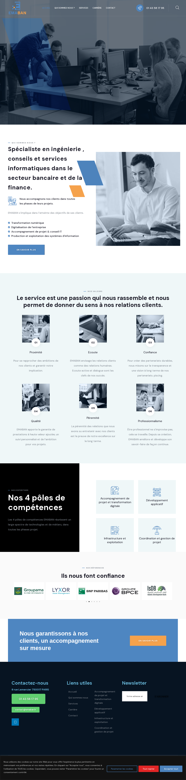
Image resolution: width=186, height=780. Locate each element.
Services (83, 8)
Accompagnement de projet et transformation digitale (115, 502)
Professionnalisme (150, 421)
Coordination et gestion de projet (157, 540)
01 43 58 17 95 (155, 8)
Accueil (46, 8)
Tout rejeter (148, 768)
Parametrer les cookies (122, 768)
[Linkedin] (15, 722)
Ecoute (93, 352)
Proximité (36, 352)
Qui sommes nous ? (64, 8)
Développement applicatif (157, 502)
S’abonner (162, 696)
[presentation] (153, 62)
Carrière (97, 8)
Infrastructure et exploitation (115, 540)
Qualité (36, 421)
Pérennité (93, 418)
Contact (110, 8)
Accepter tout (171, 768)
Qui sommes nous (78, 697)
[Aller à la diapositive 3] (91, 601)
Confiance (150, 352)
